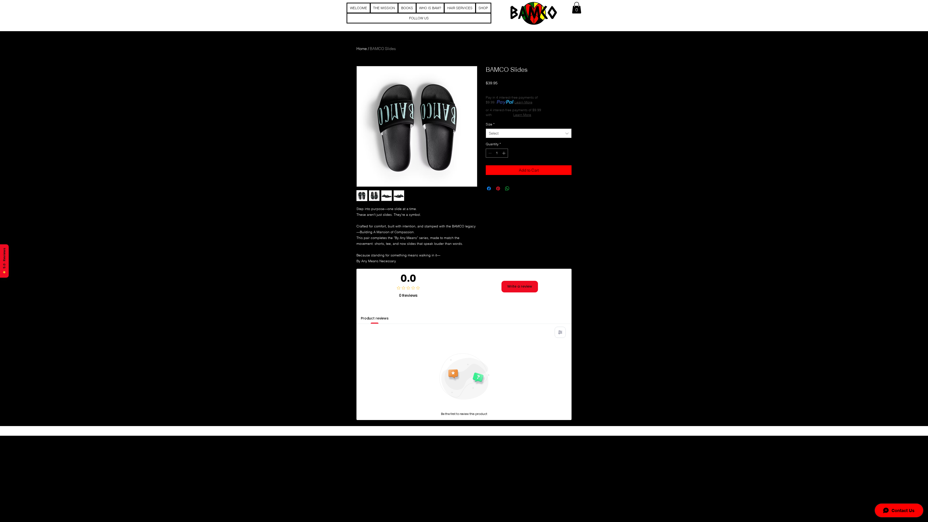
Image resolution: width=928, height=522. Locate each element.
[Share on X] (516, 188)
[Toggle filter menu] (560, 332)
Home (361, 48)
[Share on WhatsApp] (507, 188)
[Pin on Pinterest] (498, 188)
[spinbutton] (497, 153)
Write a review (519, 286)
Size (490, 124)
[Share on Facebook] (489, 188)
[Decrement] (489, 153)
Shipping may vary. (534, 89)
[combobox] (529, 133)
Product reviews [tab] (375, 318)
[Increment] (504, 153)
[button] (576, 8)
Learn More (523, 102)
